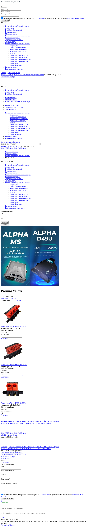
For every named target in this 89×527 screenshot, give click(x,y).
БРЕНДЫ (33, 421)
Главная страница (11, 152)
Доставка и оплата (14, 421)
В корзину (4, 338)
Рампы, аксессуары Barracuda (20, 59)
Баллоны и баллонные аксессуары (17, 36)
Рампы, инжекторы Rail (18, 57)
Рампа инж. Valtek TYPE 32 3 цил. (14, 365)
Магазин (4, 421)
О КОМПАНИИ (17, 423)
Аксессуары (9, 28)
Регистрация (10, 77)
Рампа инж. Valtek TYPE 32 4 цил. (14, 326)
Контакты (16, 73)
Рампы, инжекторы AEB (19, 55)
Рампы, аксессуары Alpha (19, 61)
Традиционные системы (14, 40)
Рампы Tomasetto (16, 65)
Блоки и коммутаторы (18, 47)
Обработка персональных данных (13, 455)
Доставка (9, 73)
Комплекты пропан (12, 38)
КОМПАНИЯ (6, 423)
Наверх (3, 517)
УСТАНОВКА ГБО (31, 423)
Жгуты (12, 53)
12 (14, 300)
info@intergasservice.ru (35, 75)
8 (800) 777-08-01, (7, 75)
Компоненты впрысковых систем (17, 44)
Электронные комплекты (19, 49)
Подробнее (5, 525)
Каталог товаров (11, 154)
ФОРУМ (41, 423)
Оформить (5, 462)
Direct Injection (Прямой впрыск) (17, 26)
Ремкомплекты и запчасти (15, 69)
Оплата (3, 73)
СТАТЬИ (48, 423)
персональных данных (75, 18)
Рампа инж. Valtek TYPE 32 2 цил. (14, 403)
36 (20, 300)
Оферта (56, 421)
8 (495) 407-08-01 (20, 75)
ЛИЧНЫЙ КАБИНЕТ (45, 421)
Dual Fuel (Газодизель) (13, 30)
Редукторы (14, 46)
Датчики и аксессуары (18, 51)
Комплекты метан (11, 67)
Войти (3, 77)
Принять (12, 525)
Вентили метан (10, 32)
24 (17, 300)
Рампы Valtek (14, 63)
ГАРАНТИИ (25, 421)
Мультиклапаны (11, 34)
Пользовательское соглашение (12, 453)
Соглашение (40, 18)
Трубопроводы (10, 42)
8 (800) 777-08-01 (7, 148)
